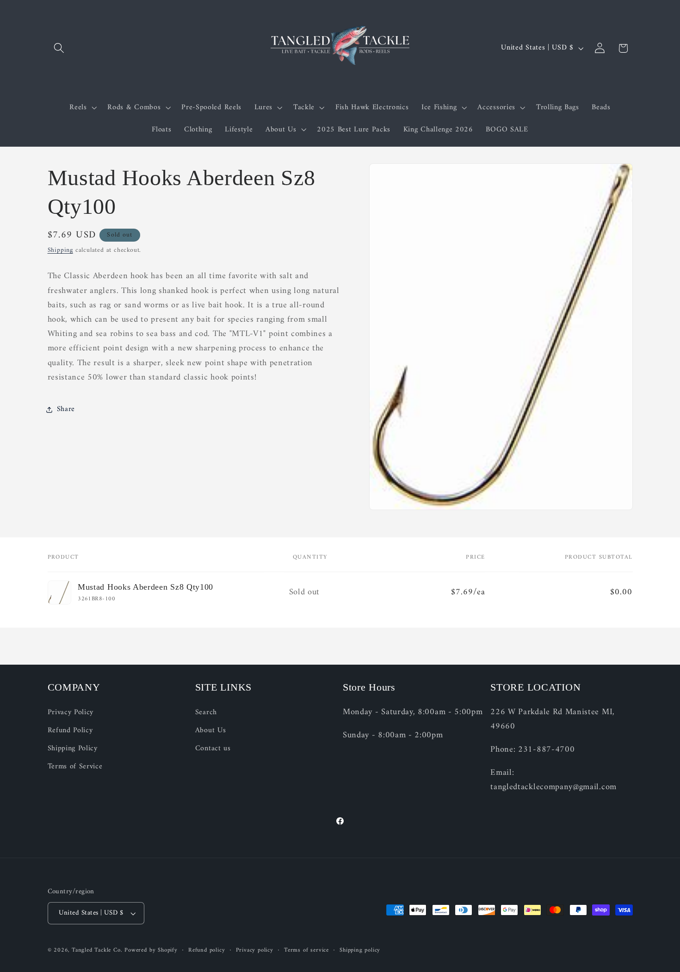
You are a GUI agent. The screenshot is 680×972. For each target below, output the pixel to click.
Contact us (213, 748)
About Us (210, 730)
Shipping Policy (73, 748)
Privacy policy (254, 950)
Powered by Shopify (151, 950)
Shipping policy (360, 950)
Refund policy (206, 950)
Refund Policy (70, 730)
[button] (59, 48)
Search (206, 712)
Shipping (60, 250)
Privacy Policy (71, 712)
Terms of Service (75, 766)
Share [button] (66, 409)
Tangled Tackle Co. (97, 950)
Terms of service (306, 950)
